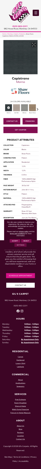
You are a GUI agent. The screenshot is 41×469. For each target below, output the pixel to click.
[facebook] (18, 311)
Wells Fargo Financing (20, 409)
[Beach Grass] (32, 108)
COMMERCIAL (20, 374)
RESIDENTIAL (20, 351)
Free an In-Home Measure (20, 413)
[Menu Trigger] (36, 13)
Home (4, 34)
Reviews (20, 432)
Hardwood (20, 360)
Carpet (16, 34)
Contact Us (11, 121)
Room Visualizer (20, 403)
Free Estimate (20, 399)
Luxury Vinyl (20, 363)
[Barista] (24, 108)
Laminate (20, 367)
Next (37, 108)
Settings (20, 245)
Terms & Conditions (21, 457)
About (20, 380)
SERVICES (20, 394)
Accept (15, 241)
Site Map (8, 457)
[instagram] (22, 311)
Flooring (9, 34)
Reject (26, 241)
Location (20, 436)
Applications (20, 383)
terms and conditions (17, 233)
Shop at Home (20, 406)
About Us (20, 426)
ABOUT (20, 420)
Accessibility (24, 461)
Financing (30, 121)
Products (22, 34)
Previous (3, 108)
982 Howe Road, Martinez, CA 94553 (20, 28)
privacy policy (24, 231)
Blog (20, 429)
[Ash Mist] (16, 108)
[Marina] (9, 108)
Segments (20, 386)
